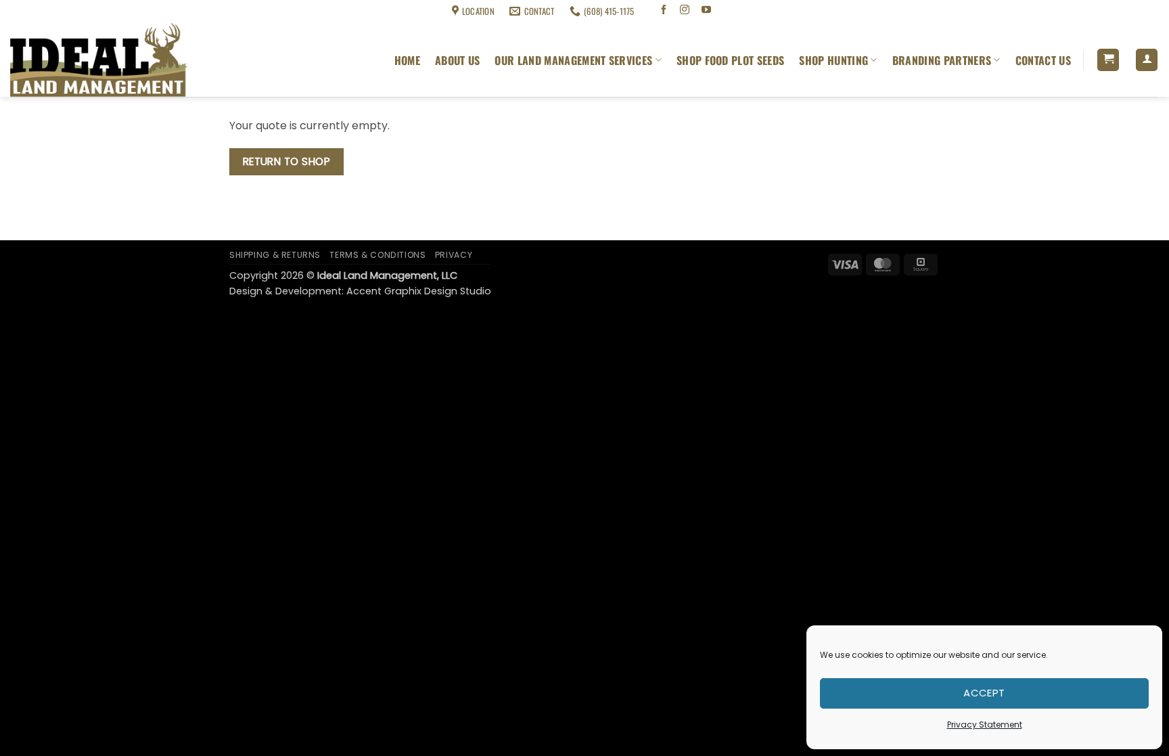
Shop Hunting (833, 60)
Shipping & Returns (41, 11)
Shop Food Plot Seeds (730, 60)
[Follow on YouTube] (706, 11)
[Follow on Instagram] (685, 11)
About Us (457, 60)
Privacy (453, 255)
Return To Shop (287, 161)
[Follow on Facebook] (663, 11)
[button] (1108, 60)
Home (407, 60)
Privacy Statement (984, 724)
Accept (984, 693)
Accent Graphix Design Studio (418, 291)
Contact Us (1043, 60)
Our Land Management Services (573, 60)
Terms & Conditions (119, 11)
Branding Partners (941, 60)
